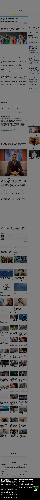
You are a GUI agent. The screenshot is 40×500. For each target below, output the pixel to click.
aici (6, 493)
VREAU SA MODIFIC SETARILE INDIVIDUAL (36, 489)
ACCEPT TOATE (36, 486)
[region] (20, 489)
